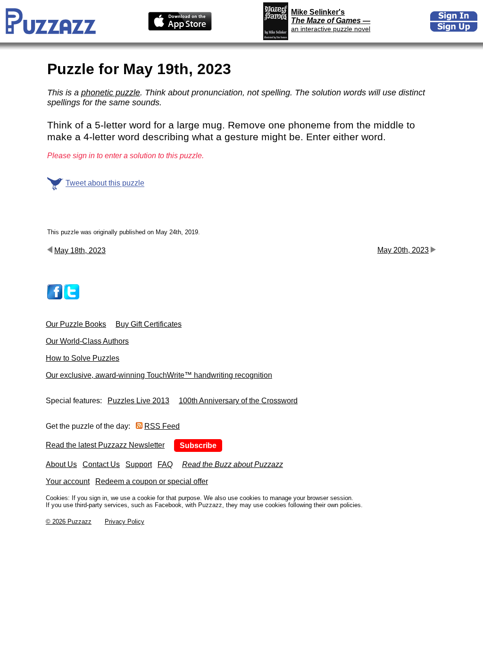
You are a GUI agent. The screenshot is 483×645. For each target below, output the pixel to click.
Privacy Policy (124, 521)
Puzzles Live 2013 (138, 401)
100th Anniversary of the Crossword (238, 401)
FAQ (165, 464)
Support (138, 464)
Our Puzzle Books (76, 324)
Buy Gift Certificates (149, 324)
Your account (68, 481)
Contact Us (101, 464)
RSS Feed (162, 426)
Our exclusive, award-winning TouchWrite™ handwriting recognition (159, 375)
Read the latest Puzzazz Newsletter (105, 445)
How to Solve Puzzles (82, 358)
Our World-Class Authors (87, 341)
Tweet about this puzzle (105, 183)
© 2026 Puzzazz (69, 521)
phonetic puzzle (110, 92)
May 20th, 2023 (403, 250)
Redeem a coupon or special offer (151, 481)
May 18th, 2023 (80, 250)
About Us (61, 464)
